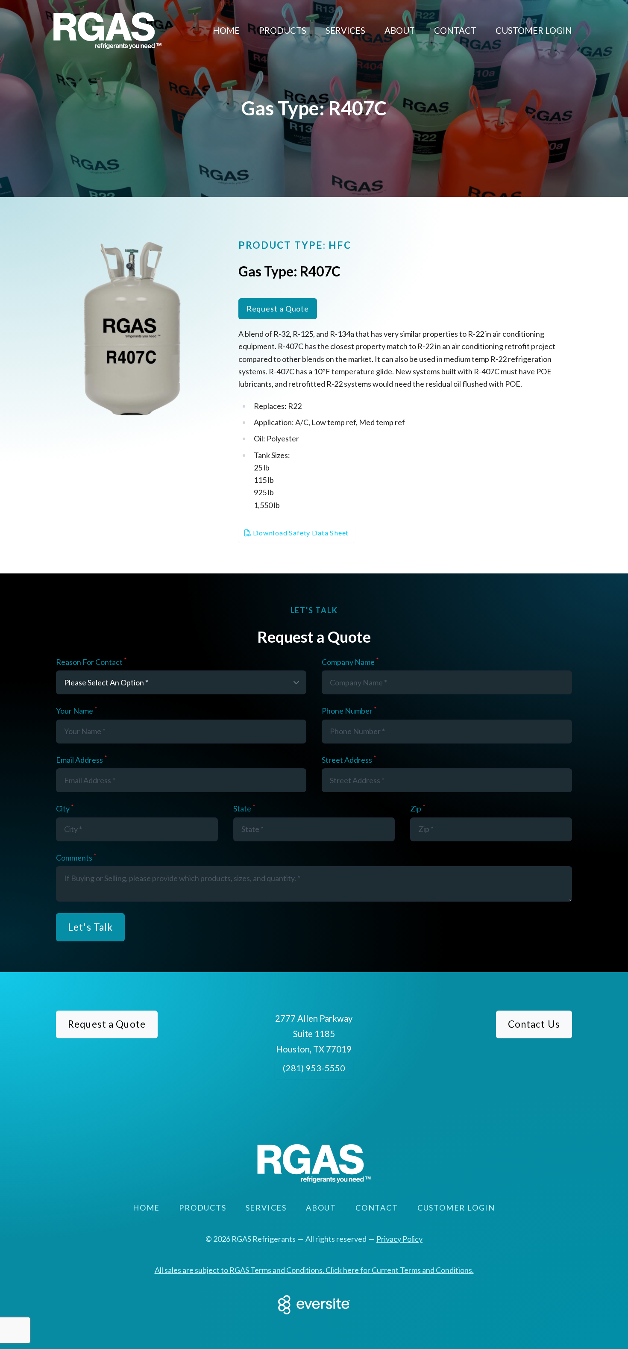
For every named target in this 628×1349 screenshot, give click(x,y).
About (399, 30)
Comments (76, 857)
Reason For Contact (91, 662)
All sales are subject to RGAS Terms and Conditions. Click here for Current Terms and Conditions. (314, 1270)
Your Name (76, 710)
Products (282, 30)
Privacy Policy (399, 1238)
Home (226, 30)
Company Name (350, 662)
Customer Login (534, 30)
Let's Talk (90, 927)
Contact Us (534, 1024)
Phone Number (349, 710)
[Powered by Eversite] (314, 1304)
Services (345, 30)
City (64, 808)
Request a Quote (278, 308)
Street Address (349, 759)
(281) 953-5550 (314, 1068)
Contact (455, 30)
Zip (417, 808)
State (244, 808)
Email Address (81, 759)
